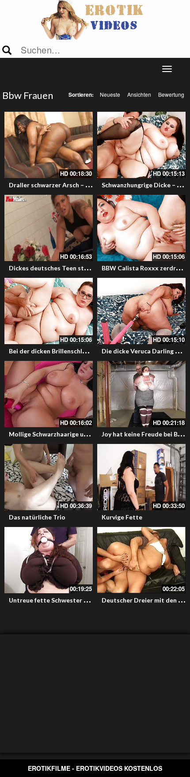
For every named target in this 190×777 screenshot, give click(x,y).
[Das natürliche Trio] (48, 477)
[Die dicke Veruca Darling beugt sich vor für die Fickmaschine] (141, 311)
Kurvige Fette (122, 517)
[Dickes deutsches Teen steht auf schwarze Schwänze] (48, 228)
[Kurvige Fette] (141, 477)
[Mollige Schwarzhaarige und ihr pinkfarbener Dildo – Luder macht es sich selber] (48, 394)
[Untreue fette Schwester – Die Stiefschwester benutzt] (48, 560)
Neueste (110, 94)
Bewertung (171, 94)
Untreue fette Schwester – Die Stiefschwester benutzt (89, 600)
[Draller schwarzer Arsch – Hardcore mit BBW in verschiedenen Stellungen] (48, 145)
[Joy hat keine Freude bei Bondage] (141, 394)
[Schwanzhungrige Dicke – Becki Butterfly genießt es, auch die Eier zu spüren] (141, 145)
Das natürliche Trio (37, 517)
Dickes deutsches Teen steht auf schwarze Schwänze (86, 268)
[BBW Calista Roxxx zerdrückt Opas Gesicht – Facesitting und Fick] (141, 228)
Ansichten (139, 94)
